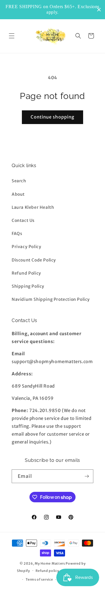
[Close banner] (99, 9)
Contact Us (23, 220)
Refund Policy (26, 273)
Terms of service (39, 579)
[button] (11, 35)
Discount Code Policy (34, 260)
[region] (52, 9)
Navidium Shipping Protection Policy (51, 299)
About (18, 194)
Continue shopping (52, 117)
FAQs (17, 233)
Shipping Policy (28, 286)
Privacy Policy (26, 246)
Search (19, 180)
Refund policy (47, 571)
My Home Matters (50, 563)
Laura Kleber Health (33, 207)
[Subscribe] (86, 476)
